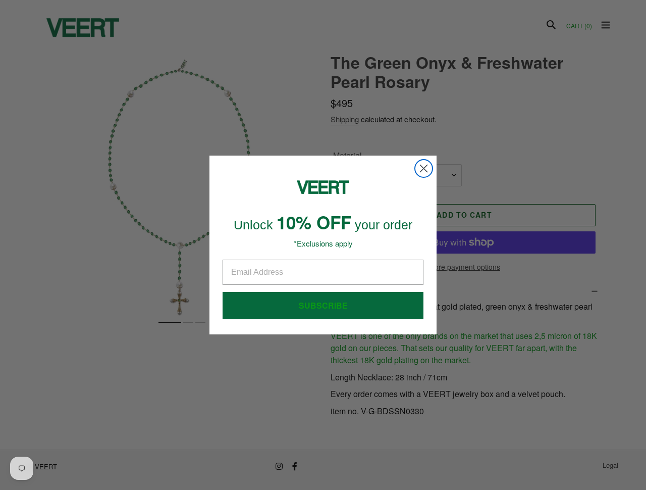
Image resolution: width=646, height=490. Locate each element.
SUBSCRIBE (323, 305)
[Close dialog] (424, 168)
